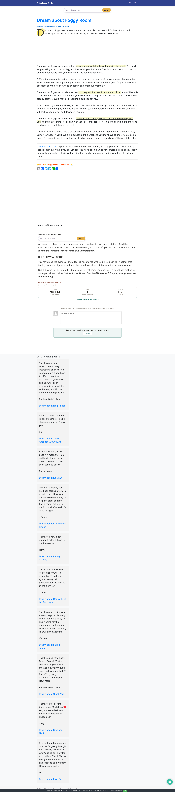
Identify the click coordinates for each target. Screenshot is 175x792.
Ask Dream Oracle (45, 3)
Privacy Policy (133, 3)
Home (126, 3)
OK (125, 790)
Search (106, 10)
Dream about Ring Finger (52, 405)
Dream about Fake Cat (50, 779)
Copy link (87, 333)
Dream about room (47, 146)
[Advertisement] (87, 51)
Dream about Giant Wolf (51, 694)
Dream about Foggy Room (64, 20)
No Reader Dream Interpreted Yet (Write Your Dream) (53, 26)
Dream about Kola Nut (50, 477)
